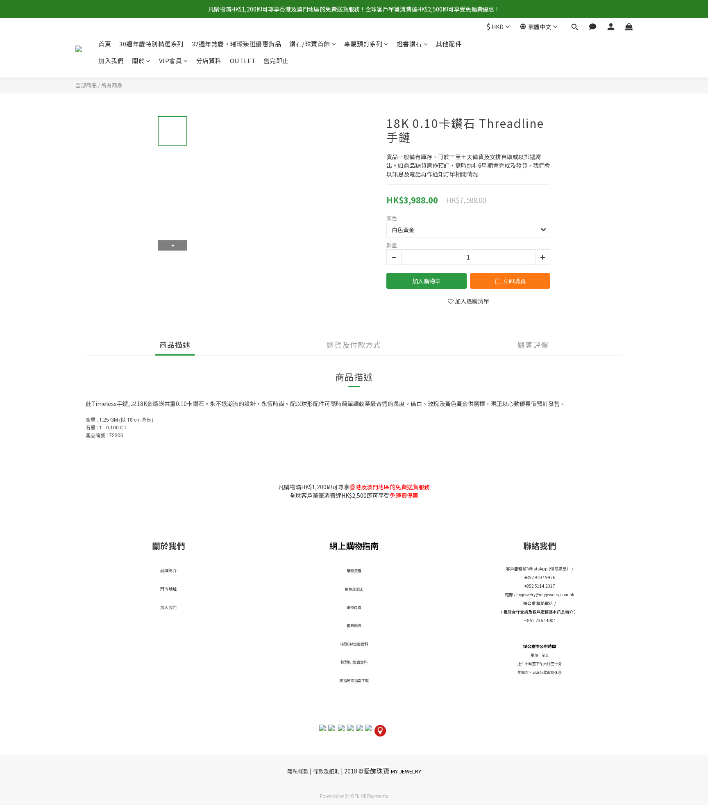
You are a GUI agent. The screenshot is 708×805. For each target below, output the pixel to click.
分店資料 (209, 61)
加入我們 (111, 61)
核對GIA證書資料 (354, 644)
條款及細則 (326, 771)
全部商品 (86, 85)
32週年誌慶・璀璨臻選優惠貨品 (236, 43)
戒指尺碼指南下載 (354, 680)
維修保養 (354, 607)
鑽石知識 (354, 625)
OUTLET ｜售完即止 (259, 61)
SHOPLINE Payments (366, 795)
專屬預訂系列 (363, 43)
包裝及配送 (354, 589)
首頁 (104, 43)
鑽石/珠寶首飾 (309, 43)
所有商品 (112, 85)
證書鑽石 (409, 43)
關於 (138, 61)
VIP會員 (170, 61)
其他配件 (448, 43)
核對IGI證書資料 (354, 662)
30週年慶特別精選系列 (151, 43)
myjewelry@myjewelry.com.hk (545, 594)
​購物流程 (354, 570)
